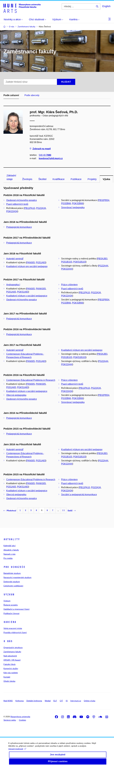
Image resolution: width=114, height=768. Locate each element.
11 (63, 510)
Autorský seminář (14, 258)
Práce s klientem (69, 284)
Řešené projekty (10, 605)
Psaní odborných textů (17, 204)
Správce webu (9, 720)
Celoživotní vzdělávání (13, 586)
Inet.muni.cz (75, 701)
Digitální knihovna (34, 701)
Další (70, 510)
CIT (61, 701)
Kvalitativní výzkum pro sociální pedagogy (27, 266)
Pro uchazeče (14, 567)
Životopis (27, 179)
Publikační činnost (11, 613)
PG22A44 (103, 266)
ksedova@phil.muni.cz (51, 158)
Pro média (8, 558)
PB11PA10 (29, 208)
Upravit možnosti (15, 749)
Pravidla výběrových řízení (15, 632)
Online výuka (89, 701)
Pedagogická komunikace (19, 227)
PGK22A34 (12, 211)
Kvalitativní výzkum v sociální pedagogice (26, 296)
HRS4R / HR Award (11, 660)
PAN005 (30, 262)
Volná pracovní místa (12, 628)
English (106, 6)
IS (67, 701)
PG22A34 (41, 208)
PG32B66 (66, 203)
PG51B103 (66, 262)
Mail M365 (8, 701)
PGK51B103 (79, 262)
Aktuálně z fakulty (11, 550)
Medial (48, 701)
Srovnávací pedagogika (73, 207)
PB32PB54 (103, 200)
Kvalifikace (59, 179)
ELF (55, 701)
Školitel (42, 179)
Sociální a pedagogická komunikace (79, 494)
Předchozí (11, 510)
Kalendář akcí (9, 545)
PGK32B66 (77, 203)
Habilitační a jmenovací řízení (16, 609)
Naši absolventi (10, 656)
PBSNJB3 (102, 258)
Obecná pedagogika (16, 395)
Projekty (92, 179)
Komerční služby (10, 668)
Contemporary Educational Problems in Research (30, 380)
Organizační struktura (13, 647)
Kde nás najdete (10, 673)
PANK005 (41, 288)
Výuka (106, 179)
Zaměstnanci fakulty (12, 652)
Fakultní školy (9, 664)
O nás (8, 641)
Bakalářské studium (12, 573)
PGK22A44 (66, 269)
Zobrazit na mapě (42, 148)
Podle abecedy (31, 95)
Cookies (22, 720)
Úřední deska (9, 681)
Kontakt (6, 677)
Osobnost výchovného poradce (21, 200)
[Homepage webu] (22, 8)
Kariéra (9, 622)
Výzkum (8, 594)
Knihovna (19, 701)
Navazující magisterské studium (17, 577)
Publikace (76, 179)
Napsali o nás (9, 554)
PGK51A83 (22, 292)
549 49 (45, 155)
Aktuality (11, 539)
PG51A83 (41, 262)
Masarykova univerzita (20, 716)
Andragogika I (13, 284)
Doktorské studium (11, 581)
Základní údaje (11, 177)
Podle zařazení (11, 95)
